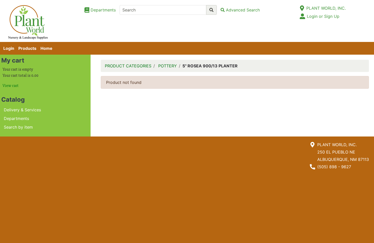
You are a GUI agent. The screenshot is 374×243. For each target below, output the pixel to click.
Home (46, 48)
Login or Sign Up (323, 16)
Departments (16, 118)
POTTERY (167, 65)
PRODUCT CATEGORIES (128, 65)
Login (8, 48)
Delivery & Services (22, 109)
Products (27, 48)
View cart (11, 85)
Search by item (18, 127)
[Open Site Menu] (302, 8)
